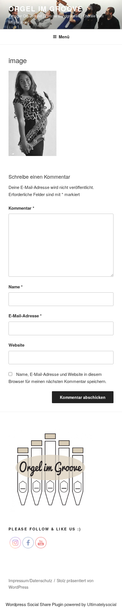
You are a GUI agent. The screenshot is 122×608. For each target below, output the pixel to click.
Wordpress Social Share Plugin (35, 604)
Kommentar (21, 208)
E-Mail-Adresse (25, 316)
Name (16, 287)
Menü (64, 36)
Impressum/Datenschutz (30, 580)
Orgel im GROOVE (46, 8)
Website (16, 345)
